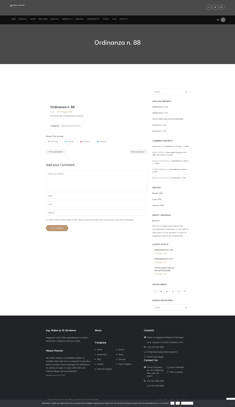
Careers (100, 364)
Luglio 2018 (156, 199)
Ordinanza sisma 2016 (71, 125)
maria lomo (157, 146)
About (99, 349)
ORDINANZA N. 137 (160, 113)
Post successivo (137, 152)
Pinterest (86, 142)
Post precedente (56, 152)
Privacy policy (187, 403)
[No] (232, 403)
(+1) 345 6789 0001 (155, 381)
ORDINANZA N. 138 (160, 107)
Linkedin (102, 142)
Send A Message (177, 367)
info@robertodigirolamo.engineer (162, 352)
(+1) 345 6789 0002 (155, 385)
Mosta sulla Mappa (155, 356)
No (178, 403)
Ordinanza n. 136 (159, 125)
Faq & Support (125, 364)
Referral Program (104, 369)
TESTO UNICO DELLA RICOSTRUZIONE (167, 119)
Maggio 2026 (157, 193)
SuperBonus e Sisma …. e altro (176, 146)
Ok (172, 403)
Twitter (70, 142)
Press (121, 354)
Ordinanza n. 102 (179, 178)
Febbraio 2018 (158, 205)
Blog (99, 359)
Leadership (102, 354)
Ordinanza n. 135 (159, 131)
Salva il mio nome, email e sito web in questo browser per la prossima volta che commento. (91, 219)
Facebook (54, 142)
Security (122, 359)
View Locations (176, 372)
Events (122, 349)
